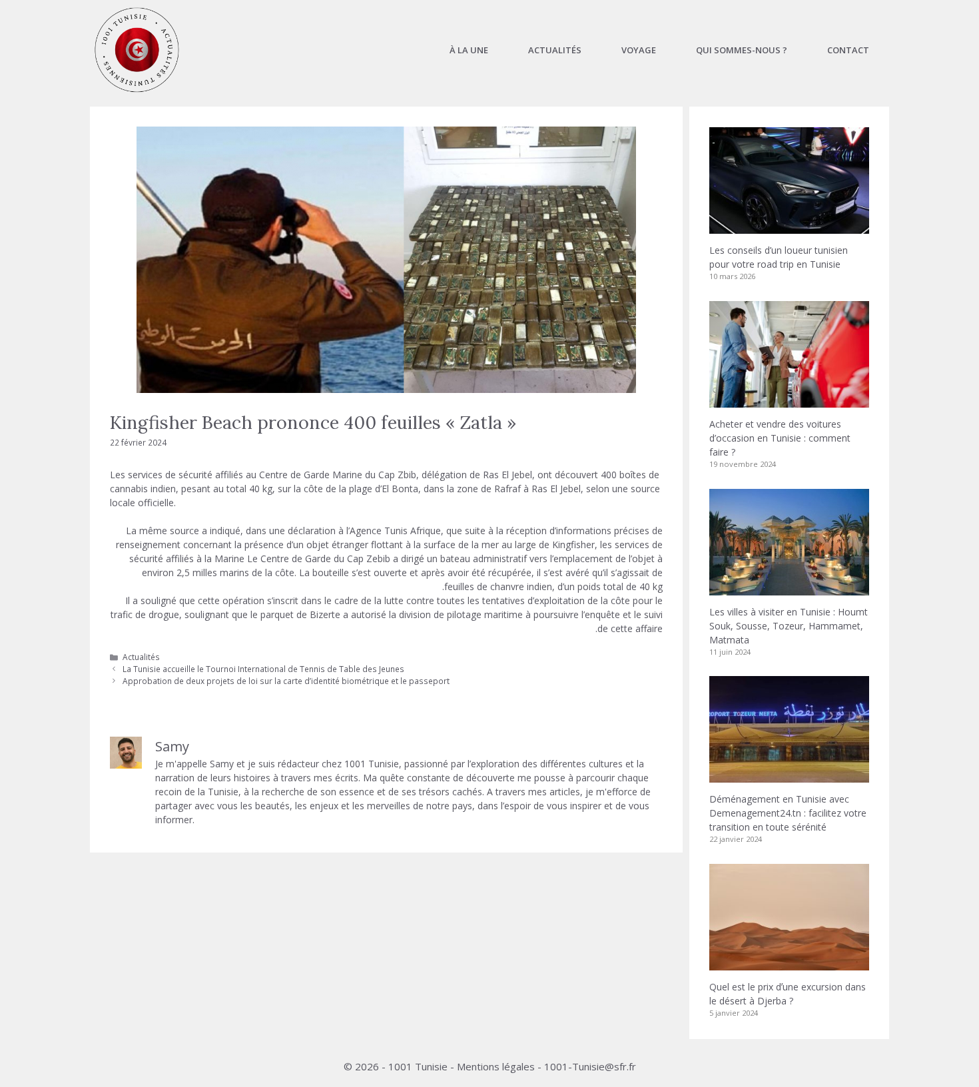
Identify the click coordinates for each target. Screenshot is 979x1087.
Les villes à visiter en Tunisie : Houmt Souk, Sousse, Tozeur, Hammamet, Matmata (788, 625)
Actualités (554, 50)
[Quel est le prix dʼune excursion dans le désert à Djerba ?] (789, 963)
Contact (848, 50)
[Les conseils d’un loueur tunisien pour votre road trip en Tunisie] (789, 226)
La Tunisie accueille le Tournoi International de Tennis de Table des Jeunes (263, 668)
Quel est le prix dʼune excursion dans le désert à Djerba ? (787, 993)
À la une (469, 50)
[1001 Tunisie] (137, 50)
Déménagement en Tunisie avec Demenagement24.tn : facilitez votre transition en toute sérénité (787, 813)
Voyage (638, 50)
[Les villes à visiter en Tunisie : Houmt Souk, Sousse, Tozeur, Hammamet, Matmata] (789, 588)
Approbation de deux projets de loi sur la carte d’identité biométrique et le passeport (286, 680)
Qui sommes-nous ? (741, 50)
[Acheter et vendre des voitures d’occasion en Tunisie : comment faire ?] (789, 400)
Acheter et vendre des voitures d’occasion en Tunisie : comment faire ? (779, 438)
